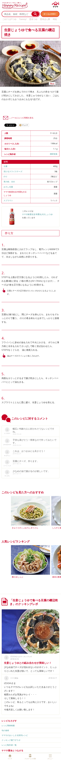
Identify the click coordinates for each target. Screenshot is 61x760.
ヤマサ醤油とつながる (12, 750)
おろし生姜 (8, 186)
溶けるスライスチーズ (13, 171)
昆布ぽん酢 (45, 19)
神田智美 (53, 154)
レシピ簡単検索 (8, 725)
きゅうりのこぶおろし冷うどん (25, 527)
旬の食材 (5, 730)
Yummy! (23, 19)
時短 (55, 19)
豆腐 (5, 166)
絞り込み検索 (49, 14)
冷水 (13, 181)
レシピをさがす (9, 720)
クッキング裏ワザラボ (11, 740)
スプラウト (8, 200)
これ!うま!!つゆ (9, 19)
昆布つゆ (33, 19)
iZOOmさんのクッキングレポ (21, 656)
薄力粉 (6, 181)
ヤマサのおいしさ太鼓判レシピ (15, 735)
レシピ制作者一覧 (9, 745)
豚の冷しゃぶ (17, 577)
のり (5, 176)
